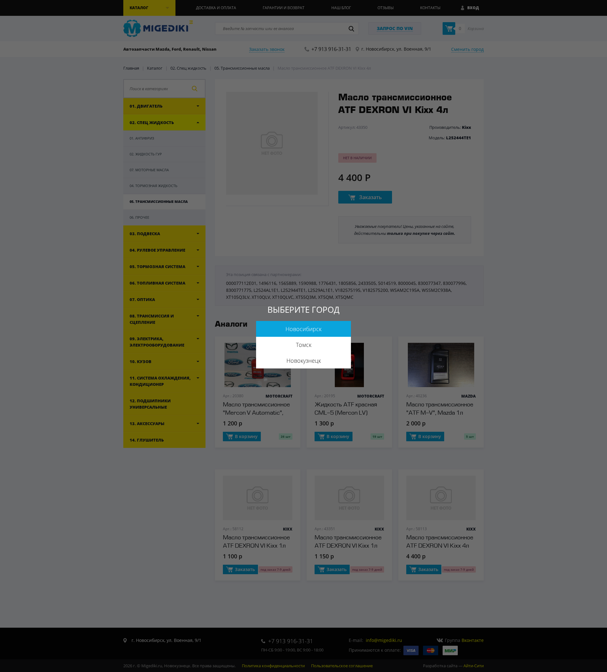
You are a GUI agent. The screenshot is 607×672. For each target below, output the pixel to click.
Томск (303, 345)
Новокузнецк (303, 360)
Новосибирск (303, 329)
